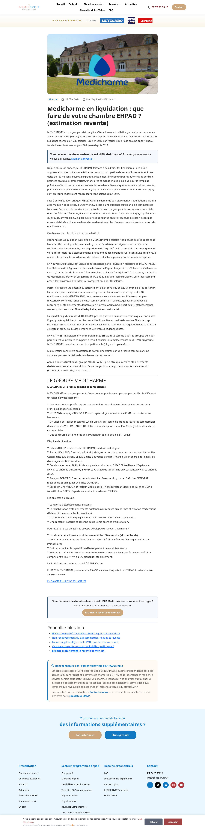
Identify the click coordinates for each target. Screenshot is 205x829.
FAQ (111, 10)
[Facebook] (150, 785)
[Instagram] (173, 785)
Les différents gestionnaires (76, 784)
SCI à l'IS (23, 784)
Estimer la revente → (83, 158)
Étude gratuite (120, 735)
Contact (179, 7)
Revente (113, 4)
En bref (73, 4)
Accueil (61, 4)
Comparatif (67, 773)
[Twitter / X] (158, 785)
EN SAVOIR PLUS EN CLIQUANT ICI (66, 581)
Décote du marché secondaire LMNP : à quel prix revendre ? (86, 633)
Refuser (154, 822)
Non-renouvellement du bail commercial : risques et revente (86, 637)
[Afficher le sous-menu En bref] (79, 4)
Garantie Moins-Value (92, 10)
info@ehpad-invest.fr (157, 777)
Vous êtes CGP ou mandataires (77, 790)
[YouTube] (181, 785)
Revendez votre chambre (74, 806)
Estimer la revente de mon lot (102, 612)
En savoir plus (111, 784)
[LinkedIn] (166, 785)
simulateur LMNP (79, 696)
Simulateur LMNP (27, 801)
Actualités (131, 4)
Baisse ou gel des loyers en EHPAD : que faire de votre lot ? (85, 642)
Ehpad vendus (69, 801)
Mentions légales (70, 778)
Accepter (173, 822)
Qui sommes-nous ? (29, 773)
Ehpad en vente (93, 4)
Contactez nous (85, 735)
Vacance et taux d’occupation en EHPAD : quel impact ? (83, 646)
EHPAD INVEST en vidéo (116, 790)
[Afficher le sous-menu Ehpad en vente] (104, 4)
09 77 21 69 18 (158, 7)
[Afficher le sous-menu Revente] (120, 4)
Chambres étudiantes (30, 778)
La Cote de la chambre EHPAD (76, 812)
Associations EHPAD (28, 795)
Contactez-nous (99, 692)
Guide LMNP (110, 795)
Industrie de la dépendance (118, 778)
